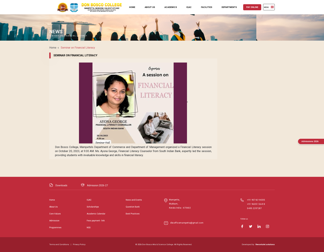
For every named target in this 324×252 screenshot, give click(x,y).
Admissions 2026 (309, 141)
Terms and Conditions (59, 244)
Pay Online (252, 7)
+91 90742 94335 (256, 200)
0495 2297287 (254, 208)
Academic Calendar (96, 214)
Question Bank (133, 207)
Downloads (61, 185)
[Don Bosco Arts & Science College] (86, 7)
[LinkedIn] (259, 226)
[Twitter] (250, 226)
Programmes (55, 227)
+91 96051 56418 (256, 204)
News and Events (134, 200)
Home (132, 7)
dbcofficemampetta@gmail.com (186, 223)
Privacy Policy (79, 244)
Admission (54, 220)
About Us (150, 7)
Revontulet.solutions (265, 244)
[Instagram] (267, 226)
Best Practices (133, 214)
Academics (170, 7)
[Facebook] (242, 226)
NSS (88, 227)
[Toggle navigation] (272, 7)
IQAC (189, 7)
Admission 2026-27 (97, 185)
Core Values (55, 214)
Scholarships (93, 207)
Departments (229, 7)
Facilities (206, 7)
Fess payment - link (96, 220)
